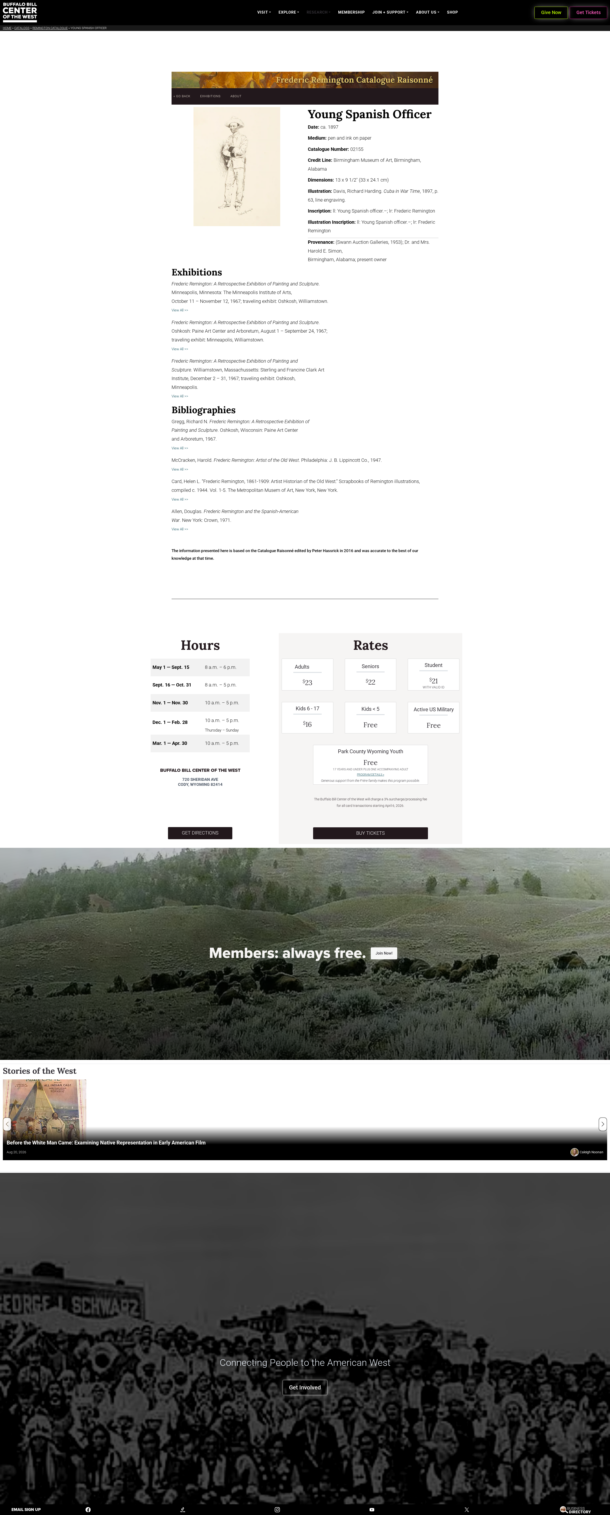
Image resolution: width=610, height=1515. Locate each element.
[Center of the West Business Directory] (575, 1509)
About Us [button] (426, 12)
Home (7, 28)
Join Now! (384, 953)
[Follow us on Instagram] (277, 1509)
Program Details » (370, 774)
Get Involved (305, 1387)
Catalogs (22, 28)
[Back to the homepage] (20, 12)
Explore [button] (287, 12)
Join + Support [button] (389, 12)
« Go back (181, 96)
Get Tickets (588, 12)
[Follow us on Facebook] (88, 1509)
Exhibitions (210, 96)
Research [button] (317, 12)
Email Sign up (26, 1510)
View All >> (180, 310)
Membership (351, 12)
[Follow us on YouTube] (372, 1509)
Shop (452, 12)
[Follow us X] (466, 1509)
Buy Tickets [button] (370, 833)
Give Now (551, 12)
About (236, 96)
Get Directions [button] (200, 833)
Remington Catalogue (50, 28)
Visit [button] (262, 12)
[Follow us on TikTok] (182, 1509)
